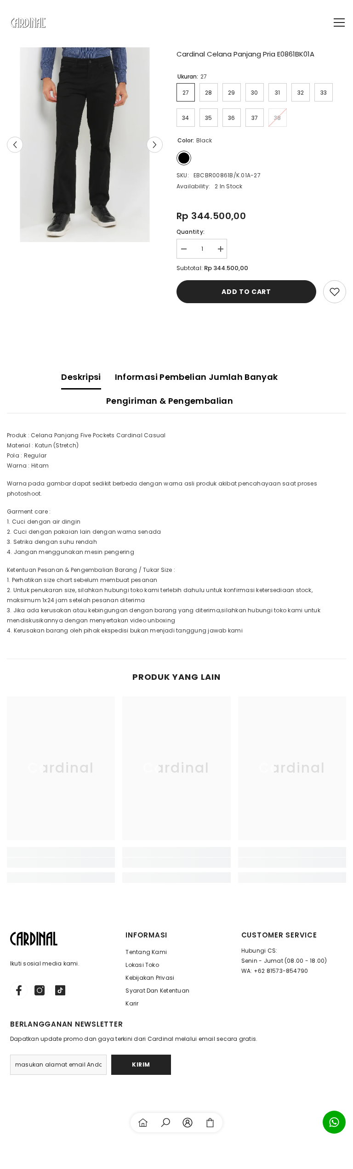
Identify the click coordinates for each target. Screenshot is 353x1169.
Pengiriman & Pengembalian (169, 401)
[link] (61, 863)
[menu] (339, 22)
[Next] (155, 144)
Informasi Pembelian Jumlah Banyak (196, 377)
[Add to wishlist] (334, 291)
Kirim (141, 1064)
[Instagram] (39, 990)
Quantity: (190, 232)
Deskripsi (81, 377)
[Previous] (15, 144)
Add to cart (246, 291)
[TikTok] (60, 990)
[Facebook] (19, 990)
